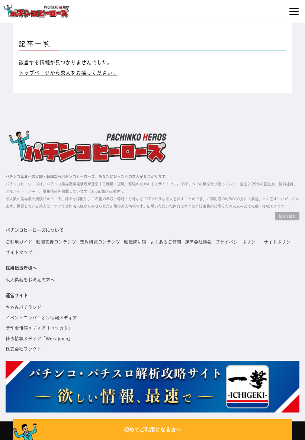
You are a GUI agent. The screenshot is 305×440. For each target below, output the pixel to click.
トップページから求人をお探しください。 (68, 72)
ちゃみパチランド (23, 307)
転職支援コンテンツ (56, 242)
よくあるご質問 (165, 242)
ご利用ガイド (19, 242)
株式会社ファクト (23, 349)
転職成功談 (135, 242)
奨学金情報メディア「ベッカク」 (39, 328)
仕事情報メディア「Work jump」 (39, 338)
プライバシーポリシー (237, 242)
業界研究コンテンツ (100, 242)
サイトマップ (19, 252)
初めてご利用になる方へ (152, 429)
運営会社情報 (198, 242)
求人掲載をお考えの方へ (30, 280)
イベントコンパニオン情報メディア (41, 318)
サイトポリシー (279, 242)
